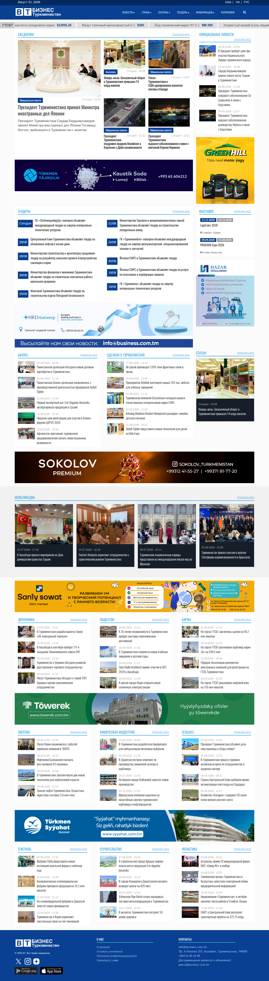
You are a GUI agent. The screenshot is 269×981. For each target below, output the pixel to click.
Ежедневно (26, 34)
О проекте (103, 947)
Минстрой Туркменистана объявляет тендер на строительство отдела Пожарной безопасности (57, 293)
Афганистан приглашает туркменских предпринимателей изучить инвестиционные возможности (61, 438)
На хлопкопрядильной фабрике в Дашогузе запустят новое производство (61, 903)
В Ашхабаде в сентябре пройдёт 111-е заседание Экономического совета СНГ (58, 649)
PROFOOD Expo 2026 (212, 245)
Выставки (206, 211)
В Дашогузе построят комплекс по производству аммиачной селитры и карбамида (138, 764)
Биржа (186, 619)
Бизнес (23, 355)
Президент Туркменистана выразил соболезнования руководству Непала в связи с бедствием (233, 122)
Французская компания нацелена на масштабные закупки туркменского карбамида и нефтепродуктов (139, 799)
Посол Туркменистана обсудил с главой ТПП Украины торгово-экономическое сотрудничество (61, 682)
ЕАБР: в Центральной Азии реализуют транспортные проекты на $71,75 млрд (222, 914)
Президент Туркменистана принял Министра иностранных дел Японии (58, 110)
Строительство (111, 849)
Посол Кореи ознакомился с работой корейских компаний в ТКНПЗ (57, 746)
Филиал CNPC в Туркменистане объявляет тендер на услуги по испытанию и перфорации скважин (154, 271)
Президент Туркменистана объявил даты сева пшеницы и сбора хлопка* (223, 746)
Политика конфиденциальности (117, 955)
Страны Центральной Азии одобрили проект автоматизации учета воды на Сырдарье (225, 781)
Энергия (24, 732)
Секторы (163, 12)
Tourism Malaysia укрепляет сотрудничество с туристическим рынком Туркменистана (104, 557)
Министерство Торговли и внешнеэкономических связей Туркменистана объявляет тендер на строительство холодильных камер (152, 225)
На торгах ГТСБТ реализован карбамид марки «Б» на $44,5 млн (226, 649)
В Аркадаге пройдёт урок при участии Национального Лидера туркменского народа (234, 55)
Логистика (189, 849)
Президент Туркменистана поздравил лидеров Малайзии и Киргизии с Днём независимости (123, 141)
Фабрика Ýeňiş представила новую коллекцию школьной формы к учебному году (59, 866)
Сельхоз (188, 732)
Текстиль (24, 849)
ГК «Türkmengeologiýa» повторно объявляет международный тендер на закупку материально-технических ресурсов (63, 225)
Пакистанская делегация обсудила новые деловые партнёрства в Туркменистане (65, 369)
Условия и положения (110, 951)
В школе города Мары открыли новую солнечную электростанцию (140, 684)
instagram (27, 961)
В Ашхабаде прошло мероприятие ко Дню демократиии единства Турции (40, 557)
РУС (246, 2)
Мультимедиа (25, 497)
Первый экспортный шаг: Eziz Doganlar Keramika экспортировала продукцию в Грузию (63, 404)
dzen (36, 961)
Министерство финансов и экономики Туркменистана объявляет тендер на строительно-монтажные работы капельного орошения (61, 277)
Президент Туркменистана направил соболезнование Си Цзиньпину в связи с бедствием (234, 98)
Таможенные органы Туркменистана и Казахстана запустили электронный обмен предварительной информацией (224, 881)
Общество (107, 619)
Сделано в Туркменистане (126, 355)
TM (238, 2)
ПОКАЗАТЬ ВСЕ (181, 34)
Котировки (228, 12)
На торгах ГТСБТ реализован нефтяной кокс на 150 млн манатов (225, 684)
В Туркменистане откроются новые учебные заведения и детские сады (143, 654)
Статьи (201, 352)
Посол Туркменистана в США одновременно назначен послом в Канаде (165, 83)
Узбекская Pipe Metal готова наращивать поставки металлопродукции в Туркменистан (143, 898)
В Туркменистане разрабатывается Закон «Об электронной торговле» (60, 633)
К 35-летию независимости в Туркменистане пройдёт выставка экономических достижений (143, 636)
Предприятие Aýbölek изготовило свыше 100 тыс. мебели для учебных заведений (157, 384)
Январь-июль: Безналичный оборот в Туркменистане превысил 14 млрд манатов (124, 81)
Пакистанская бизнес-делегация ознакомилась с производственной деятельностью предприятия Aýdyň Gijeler (66, 387)
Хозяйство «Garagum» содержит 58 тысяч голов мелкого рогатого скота (224, 797)
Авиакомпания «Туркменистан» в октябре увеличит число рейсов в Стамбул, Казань (224, 898)
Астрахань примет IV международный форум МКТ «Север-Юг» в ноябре (225, 863)
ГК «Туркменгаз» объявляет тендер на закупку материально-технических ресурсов (146, 285)
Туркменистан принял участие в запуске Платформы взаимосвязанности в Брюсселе (226, 554)
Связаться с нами (107, 960)
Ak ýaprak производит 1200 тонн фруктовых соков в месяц (154, 369)
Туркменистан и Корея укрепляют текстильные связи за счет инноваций (58, 919)
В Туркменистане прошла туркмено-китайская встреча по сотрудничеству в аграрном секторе (222, 764)
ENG (228, 2)
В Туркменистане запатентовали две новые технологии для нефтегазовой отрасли (61, 777)
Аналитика (111, 72)
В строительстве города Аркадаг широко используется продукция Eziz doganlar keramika (141, 866)
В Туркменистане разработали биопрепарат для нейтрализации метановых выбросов (143, 746)
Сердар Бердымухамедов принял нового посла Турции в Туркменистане (234, 75)
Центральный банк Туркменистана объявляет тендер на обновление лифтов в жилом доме (62, 241)
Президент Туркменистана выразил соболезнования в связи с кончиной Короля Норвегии (168, 141)
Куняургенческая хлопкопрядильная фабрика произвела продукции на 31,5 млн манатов (60, 886)
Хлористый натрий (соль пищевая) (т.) (211, 25)
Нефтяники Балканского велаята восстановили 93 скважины (55, 761)
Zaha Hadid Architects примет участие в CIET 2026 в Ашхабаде (142, 669)
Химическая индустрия (117, 732)
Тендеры (24, 211)
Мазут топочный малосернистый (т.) (69, 25)
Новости (127, 12)
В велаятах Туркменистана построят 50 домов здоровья (141, 914)
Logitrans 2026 (209, 225)
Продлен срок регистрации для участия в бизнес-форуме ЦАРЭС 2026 (64, 420)
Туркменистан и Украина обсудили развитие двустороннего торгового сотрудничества (61, 664)
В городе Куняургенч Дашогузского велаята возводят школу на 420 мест (143, 883)
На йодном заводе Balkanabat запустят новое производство (144, 781)
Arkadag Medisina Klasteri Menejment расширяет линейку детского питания (157, 415)
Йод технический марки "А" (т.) (140, 25)
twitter (19, 961)
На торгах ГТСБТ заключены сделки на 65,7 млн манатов (225, 633)
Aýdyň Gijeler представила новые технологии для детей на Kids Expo (156, 431)
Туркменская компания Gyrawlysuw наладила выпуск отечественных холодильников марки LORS (155, 400)
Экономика (26, 619)
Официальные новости (30, 100)
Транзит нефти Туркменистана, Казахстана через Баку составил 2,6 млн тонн (60, 792)
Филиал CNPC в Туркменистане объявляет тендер (148, 258)
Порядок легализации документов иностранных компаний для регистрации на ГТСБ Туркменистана (225, 667)
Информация (204, 12)
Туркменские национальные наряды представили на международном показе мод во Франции (166, 559)
